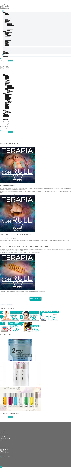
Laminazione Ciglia (9, 24)
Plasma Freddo (8, 80)
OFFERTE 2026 (5, 56)
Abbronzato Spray (9, 35)
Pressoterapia (6, 41)
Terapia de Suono (5, 52)
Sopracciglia (6, 89)
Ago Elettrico (6, 19)
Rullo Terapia (6, 43)
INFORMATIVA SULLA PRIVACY (5, 438)
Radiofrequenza (7, 44)
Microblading (8, 30)
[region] (35, 321)
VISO (4, 12)
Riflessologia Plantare (6, 53)
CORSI (3, 54)
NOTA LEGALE (2, 436)
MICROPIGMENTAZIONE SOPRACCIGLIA (6, 304)
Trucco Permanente (7, 20)
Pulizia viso (6, 13)
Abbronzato (6, 34)
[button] (1, 58)
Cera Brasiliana (7, 33)
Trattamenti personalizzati (8, 32)
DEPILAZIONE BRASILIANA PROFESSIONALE (7, 305)
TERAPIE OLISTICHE (5, 46)
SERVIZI (3, 11)
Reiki (4, 51)
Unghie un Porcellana (9, 101)
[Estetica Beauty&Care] (8, 8)
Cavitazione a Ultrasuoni (8, 40)
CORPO (4, 31)
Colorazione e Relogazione (10, 25)
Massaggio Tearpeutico (8, 112)
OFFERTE (3, 55)
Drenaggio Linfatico (7, 111)
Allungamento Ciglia (9, 23)
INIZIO (3, 10)
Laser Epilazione (7, 14)
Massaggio (4, 110)
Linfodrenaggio (7, 21)
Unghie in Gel (8, 100)
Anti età (6, 79)
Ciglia (5, 22)
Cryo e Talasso (7, 42)
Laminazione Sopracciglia (10, 91)
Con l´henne (8, 90)
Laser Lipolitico (7, 45)
